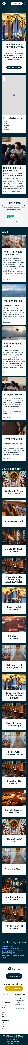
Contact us (5, 999)
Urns (3, 1026)
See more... (5, 1016)
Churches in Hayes (7, 946)
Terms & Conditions (14, 1039)
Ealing (3, 1012)
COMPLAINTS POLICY (14, 1041)
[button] (14, 95)
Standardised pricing (21, 1004)
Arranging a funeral (20, 994)
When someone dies (21, 997)
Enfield (4, 1014)
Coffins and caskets (7, 1023)
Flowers (4, 1025)
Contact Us (16, 3)
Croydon (4, 1009)
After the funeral (19, 1000)
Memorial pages (20, 1008)
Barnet (3, 1007)
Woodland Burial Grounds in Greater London (13, 956)
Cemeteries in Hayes (8, 952)
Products (5, 1020)
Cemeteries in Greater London (11, 954)
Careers (4, 997)
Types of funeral (19, 999)
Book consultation (14, 67)
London (4, 1005)
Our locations (7, 1002)
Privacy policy (14, 1043)
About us (5, 994)
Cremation (18, 1002)
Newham (4, 1011)
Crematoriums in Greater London (12, 950)
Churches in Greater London (10, 948)
